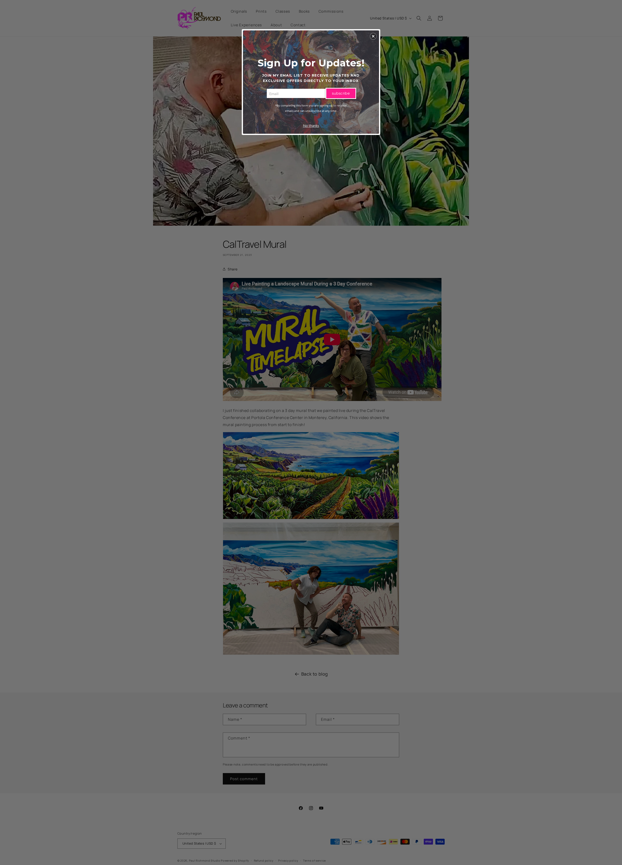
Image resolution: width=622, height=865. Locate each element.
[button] (373, 36)
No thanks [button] (311, 125)
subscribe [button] (341, 93)
